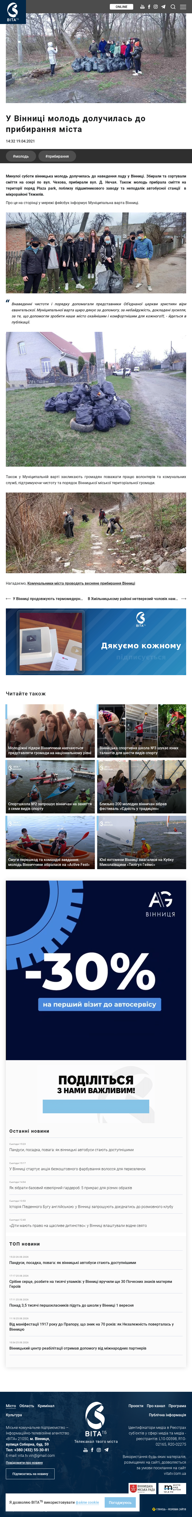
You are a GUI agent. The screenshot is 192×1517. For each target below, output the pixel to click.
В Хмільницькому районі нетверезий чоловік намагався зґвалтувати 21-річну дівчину (137, 598)
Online (121, 6)
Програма (177, 1405)
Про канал (156, 1405)
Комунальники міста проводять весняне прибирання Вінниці (81, 583)
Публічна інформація (167, 1414)
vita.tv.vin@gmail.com (36, 1455)
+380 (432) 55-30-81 (31, 1449)
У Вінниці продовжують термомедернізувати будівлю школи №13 (48, 598)
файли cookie (87, 1502)
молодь (22, 156)
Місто (11, 1405)
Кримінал (46, 1405)
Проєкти (136, 1405)
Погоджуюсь (120, 1502)
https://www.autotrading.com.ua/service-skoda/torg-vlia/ (96, 970)
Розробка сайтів (177, 1509)
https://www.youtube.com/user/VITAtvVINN (96, 641)
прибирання (58, 156)
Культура (14, 1414)
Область (26, 1405)
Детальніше (96, 1147)
